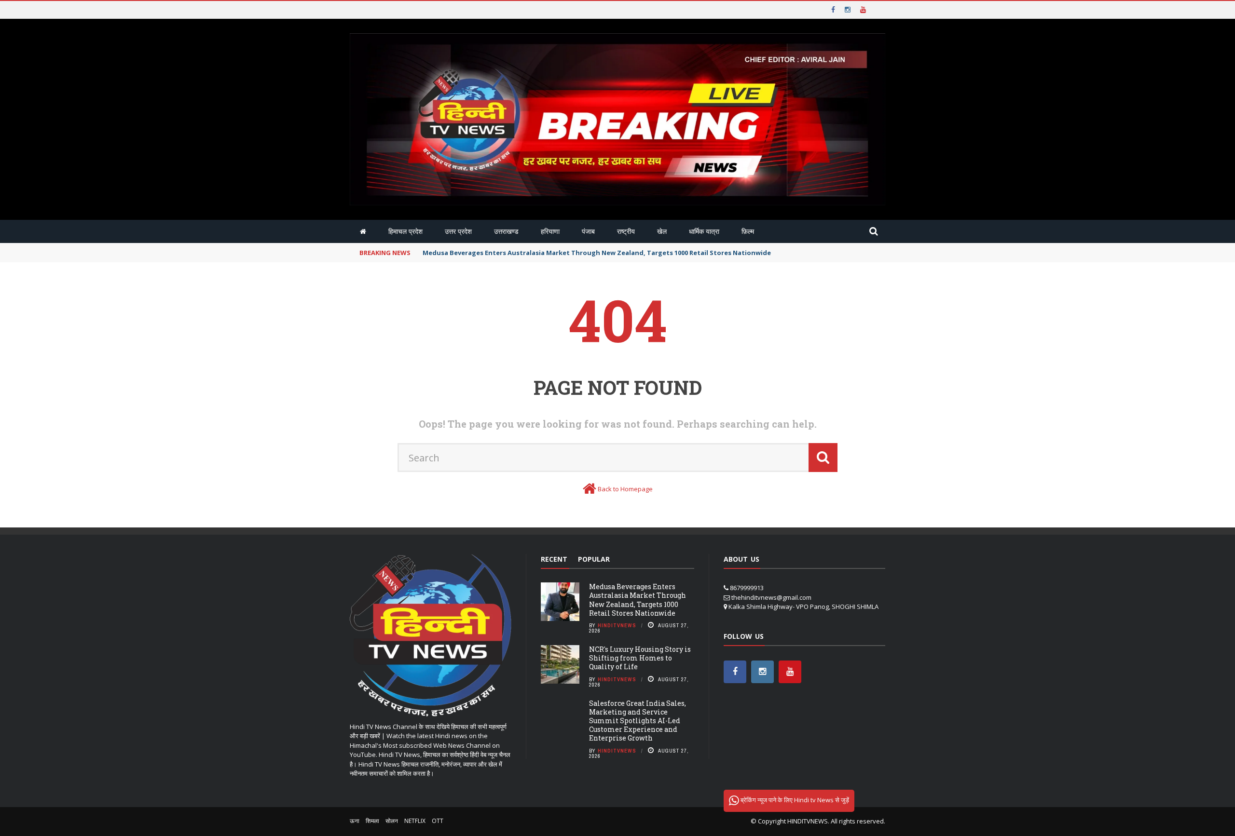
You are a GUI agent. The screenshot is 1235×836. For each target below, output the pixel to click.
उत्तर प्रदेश (458, 231)
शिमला (372, 821)
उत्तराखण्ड (506, 231)
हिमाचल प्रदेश (405, 231)
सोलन (391, 821)
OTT (437, 821)
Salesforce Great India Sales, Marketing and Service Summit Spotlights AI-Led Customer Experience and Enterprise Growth (637, 721)
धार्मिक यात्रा (704, 231)
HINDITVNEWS (807, 821)
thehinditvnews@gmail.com (771, 597)
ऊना (354, 821)
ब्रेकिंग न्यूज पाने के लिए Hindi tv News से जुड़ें (794, 800)
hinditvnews (617, 625)
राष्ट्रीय (626, 231)
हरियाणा (550, 231)
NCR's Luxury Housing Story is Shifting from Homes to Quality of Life (640, 658)
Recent (554, 559)
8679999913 (747, 587)
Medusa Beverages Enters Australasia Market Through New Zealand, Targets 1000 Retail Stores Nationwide (637, 600)
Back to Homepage (625, 489)
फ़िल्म (747, 231)
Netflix (414, 821)
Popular (594, 559)
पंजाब (588, 231)
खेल (662, 231)
